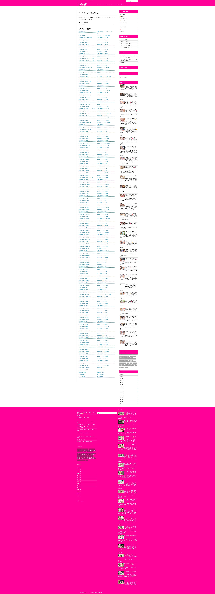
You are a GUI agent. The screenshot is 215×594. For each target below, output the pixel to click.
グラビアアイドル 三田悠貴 (102, 133)
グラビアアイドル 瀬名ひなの (84, 275)
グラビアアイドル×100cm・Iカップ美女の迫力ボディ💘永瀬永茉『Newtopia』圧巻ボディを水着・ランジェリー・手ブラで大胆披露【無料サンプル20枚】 (128, 311)
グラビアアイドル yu (83, 56)
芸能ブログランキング (124, 39)
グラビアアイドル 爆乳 (83, 282)
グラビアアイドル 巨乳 (101, 200)
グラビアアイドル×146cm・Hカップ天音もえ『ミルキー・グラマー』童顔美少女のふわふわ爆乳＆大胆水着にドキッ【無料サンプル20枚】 (128, 326)
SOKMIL (124, 357)
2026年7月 (122, 376)
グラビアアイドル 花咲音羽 (84, 333)
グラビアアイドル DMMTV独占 (103, 35)
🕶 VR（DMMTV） (123, 27)
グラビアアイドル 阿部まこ (84, 360)
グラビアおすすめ (100, 369)
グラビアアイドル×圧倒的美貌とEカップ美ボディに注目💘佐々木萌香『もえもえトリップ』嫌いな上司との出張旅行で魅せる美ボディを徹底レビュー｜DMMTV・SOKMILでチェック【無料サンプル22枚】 (128, 161)
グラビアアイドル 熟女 (101, 280)
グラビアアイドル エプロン (102, 60)
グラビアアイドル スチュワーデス (104, 76)
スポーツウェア (122, 361)
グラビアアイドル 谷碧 (83, 346)
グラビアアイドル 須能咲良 (84, 365)
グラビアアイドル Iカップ (84, 44)
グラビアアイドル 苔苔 (101, 333)
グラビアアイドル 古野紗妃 (84, 156)
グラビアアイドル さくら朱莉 (84, 69)
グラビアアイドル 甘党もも (84, 292)
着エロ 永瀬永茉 (82, 376)
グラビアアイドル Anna (83, 35)
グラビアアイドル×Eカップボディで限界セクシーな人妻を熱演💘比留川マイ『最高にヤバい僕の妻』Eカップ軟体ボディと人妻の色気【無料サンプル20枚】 (128, 261)
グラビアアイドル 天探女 (102, 170)
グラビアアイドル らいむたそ (103, 120)
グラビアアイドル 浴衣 (83, 269)
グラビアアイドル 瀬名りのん (103, 275)
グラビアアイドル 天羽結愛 (102, 172)
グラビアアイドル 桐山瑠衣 (102, 246)
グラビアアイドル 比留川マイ (103, 255)
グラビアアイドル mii (83, 49)
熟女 (136, 364)
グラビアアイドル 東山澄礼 (102, 237)
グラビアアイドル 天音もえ (84, 175)
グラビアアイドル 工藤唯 (84, 200)
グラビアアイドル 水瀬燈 (102, 259)
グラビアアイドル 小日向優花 (84, 186)
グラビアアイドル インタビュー (103, 58)
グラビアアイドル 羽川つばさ (103, 326)
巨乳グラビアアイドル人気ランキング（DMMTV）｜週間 (84, 433)
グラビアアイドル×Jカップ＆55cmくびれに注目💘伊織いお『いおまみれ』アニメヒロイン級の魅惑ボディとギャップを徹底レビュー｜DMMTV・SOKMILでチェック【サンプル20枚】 (128, 141)
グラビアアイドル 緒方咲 (84, 319)
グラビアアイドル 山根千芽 (84, 195)
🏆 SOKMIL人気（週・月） (124, 16)
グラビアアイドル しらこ (102, 74)
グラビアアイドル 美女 (83, 321)
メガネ (92, 455)
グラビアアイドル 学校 (101, 179)
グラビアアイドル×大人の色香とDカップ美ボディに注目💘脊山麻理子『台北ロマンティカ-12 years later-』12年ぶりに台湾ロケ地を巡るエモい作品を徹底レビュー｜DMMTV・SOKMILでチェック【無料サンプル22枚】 (128, 151)
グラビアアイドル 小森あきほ (84, 188)
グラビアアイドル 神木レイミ (84, 305)
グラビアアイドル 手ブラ (84, 211)
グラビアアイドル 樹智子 (84, 253)
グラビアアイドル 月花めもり (103, 227)
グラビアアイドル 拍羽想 (102, 211)
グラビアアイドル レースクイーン (104, 122)
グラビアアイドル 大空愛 (84, 170)
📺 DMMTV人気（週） (124, 18)
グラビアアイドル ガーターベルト (85, 62)
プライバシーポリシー (81, 439)
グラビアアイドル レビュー (102, 124)
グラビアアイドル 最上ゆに (84, 227)
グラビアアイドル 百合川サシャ (85, 296)
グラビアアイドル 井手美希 (102, 140)
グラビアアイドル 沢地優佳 (84, 264)
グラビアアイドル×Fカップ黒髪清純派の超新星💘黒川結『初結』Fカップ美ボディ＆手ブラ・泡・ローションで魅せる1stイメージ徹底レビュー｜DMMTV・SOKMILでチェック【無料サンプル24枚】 (128, 226)
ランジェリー (79, 457)
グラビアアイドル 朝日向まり (103, 230)
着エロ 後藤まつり (82, 374)
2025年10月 (122, 395)
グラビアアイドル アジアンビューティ (86, 58)
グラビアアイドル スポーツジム (85, 81)
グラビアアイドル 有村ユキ (84, 230)
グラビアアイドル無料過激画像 (82, 4)
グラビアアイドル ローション (84, 127)
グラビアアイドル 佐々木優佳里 (103, 143)
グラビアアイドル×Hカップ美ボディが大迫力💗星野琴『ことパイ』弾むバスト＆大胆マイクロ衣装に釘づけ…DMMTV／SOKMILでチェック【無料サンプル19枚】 (128, 343)
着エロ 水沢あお (100, 374)
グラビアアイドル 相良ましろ (84, 298)
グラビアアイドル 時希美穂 (102, 225)
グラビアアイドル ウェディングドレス (86, 60)
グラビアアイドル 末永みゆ (102, 234)
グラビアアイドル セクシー (84, 83)
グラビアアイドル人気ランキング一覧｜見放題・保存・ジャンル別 (86, 421)
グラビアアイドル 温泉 (83, 273)
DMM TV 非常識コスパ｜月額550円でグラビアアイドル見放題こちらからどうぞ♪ (128, 60)
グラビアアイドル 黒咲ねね (84, 369)
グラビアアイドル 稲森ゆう (84, 310)
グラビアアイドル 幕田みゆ (84, 204)
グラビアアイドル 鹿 (101, 367)
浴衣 (131, 364)
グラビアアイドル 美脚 (83, 326)
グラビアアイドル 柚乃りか (102, 241)
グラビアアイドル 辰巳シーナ (103, 349)
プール (89, 455)
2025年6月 (122, 403)
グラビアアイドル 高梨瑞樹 (84, 367)
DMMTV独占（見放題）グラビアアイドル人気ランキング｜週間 (86, 427)
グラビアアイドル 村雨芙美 (84, 237)
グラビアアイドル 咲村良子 (102, 159)
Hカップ (128, 356)
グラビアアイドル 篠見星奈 (84, 314)
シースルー (130, 360)
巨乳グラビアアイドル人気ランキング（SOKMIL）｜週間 (86, 437)
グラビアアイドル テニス (102, 88)
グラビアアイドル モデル (84, 117)
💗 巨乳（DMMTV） (123, 22)
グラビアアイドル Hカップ (102, 42)
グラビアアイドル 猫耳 (83, 287)
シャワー (121, 360)
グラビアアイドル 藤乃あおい (103, 337)
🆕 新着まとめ (122, 14)
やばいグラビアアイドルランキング (126, 47)
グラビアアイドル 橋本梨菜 (84, 255)
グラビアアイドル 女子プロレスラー (86, 177)
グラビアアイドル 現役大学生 (84, 289)
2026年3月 (122, 384)
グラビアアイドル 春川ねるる (84, 225)
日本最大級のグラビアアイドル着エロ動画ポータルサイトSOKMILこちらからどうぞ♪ (128, 56)
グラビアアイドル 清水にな (84, 271)
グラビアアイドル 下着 (83, 136)
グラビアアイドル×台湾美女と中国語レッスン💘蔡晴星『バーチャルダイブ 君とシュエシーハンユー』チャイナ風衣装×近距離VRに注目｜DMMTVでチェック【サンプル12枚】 (128, 104)
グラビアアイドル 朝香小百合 (103, 232)
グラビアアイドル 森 (101, 248)
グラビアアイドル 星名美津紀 (84, 220)
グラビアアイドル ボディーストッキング (87, 108)
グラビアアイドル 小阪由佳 (84, 191)
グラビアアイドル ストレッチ (84, 78)
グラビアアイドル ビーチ (84, 101)
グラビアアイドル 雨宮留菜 (102, 360)
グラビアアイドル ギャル (84, 65)
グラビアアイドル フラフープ (103, 106)
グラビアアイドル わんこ (102, 127)
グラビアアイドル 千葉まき (84, 154)
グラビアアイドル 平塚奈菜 (84, 207)
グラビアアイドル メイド (84, 115)
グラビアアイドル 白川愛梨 (102, 292)
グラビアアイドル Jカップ (102, 44)
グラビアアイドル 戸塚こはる (103, 209)
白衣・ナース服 (124, 365)
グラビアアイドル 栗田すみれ (84, 246)
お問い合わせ (79, 415)
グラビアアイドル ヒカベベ (102, 101)
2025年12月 (79, 483)
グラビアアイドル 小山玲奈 (102, 182)
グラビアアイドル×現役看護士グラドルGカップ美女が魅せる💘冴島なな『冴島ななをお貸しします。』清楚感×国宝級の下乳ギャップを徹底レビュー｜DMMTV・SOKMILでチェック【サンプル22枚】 (128, 122)
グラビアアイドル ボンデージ (103, 108)
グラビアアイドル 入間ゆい (84, 149)
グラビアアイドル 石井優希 (102, 303)
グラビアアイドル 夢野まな (84, 168)
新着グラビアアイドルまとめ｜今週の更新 (84, 441)
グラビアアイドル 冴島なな (102, 149)
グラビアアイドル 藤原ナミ (84, 340)
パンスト (131, 361)
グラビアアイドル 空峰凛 (102, 310)
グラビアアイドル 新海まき (102, 214)
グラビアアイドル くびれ (102, 65)
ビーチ (82, 455)
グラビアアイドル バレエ (102, 97)
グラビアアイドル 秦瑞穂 (102, 308)
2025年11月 (122, 393)
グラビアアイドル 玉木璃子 (102, 287)
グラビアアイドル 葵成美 (102, 335)
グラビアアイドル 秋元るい (102, 305)
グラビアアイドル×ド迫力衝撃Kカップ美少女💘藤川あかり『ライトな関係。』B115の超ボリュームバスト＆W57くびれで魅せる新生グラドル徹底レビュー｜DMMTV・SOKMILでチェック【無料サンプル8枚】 (128, 207)
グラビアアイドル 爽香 (101, 282)
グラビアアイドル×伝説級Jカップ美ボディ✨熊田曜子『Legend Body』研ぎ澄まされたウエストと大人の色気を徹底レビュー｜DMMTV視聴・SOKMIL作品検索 (128, 287)
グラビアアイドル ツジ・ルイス (103, 85)
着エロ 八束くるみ (82, 372)
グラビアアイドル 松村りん (84, 241)
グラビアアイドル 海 (101, 269)
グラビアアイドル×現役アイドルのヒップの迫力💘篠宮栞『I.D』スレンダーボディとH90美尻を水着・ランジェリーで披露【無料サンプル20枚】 (128, 303)
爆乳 (120, 365)
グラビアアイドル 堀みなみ (84, 161)
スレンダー (127, 361)
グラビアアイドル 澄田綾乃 (102, 273)
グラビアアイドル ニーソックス (103, 90)
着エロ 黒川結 (100, 376)
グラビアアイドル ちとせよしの (85, 85)
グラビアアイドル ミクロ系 (102, 111)
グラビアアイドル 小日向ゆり (103, 184)
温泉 (134, 364)
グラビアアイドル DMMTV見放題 (85, 37)
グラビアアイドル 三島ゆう (84, 133)
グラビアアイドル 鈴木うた (84, 356)
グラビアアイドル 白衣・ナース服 (104, 294)
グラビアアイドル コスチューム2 (103, 67)
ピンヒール (85, 455)
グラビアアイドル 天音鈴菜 (102, 175)
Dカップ (133, 354)
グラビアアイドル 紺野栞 (84, 317)
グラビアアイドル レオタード (84, 124)
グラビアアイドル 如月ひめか (103, 177)
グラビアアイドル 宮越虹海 (84, 182)
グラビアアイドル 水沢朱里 (102, 257)
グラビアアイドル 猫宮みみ (102, 285)
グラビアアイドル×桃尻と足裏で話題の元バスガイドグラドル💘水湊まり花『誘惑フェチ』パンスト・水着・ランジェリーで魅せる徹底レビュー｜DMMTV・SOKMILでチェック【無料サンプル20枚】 (128, 253)
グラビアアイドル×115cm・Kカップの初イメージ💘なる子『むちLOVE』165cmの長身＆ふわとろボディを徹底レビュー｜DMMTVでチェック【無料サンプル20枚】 (128, 244)
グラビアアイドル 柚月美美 (102, 243)
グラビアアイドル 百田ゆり (102, 296)
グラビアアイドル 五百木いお (84, 140)
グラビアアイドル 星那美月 (84, 223)
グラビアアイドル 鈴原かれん (84, 353)
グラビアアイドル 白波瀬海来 (84, 294)
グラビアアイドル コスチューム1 (85, 67)
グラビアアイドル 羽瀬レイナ (84, 328)
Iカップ (131, 356)
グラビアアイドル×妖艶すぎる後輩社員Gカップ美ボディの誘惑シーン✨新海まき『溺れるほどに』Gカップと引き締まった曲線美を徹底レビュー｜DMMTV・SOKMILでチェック (128, 278)
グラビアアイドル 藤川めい (84, 342)
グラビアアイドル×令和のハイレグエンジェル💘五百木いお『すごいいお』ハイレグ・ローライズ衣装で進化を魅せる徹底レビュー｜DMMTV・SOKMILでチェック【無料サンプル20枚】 (128, 235)
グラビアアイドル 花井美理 (102, 330)
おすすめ (128, 357)
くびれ (131, 357)
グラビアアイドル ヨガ (83, 120)
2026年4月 (122, 382)
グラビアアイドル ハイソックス (85, 92)
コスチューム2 (133, 358)
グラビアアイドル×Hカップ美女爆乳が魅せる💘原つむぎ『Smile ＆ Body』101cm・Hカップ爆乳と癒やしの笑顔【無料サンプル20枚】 (128, 269)
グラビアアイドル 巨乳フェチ (84, 202)
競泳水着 (129, 365)
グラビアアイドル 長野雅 (102, 358)
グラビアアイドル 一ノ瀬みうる (85, 129)
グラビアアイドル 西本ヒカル (103, 342)
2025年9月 (122, 397)
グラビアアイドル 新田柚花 (102, 216)
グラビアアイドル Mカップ (102, 49)
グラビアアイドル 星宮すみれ (103, 220)
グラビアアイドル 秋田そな (84, 308)
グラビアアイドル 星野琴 (102, 223)
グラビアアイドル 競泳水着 (84, 312)
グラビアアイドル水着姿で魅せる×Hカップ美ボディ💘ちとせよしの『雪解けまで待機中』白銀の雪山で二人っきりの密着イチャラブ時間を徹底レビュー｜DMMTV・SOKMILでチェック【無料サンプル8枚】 (128, 217)
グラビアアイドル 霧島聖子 (84, 363)
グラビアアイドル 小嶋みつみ (84, 184)
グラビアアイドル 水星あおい (84, 257)
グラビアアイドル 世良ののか (103, 136)
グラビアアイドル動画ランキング (125, 43)
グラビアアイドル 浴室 (101, 266)
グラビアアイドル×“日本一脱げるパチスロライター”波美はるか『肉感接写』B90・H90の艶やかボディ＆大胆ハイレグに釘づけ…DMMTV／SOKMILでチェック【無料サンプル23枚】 (128, 335)
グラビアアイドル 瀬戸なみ (84, 278)
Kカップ (121, 357)
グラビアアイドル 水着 (101, 262)
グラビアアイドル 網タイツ (102, 317)
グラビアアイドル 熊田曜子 (84, 280)
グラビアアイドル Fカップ (102, 40)
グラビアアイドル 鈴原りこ (102, 353)
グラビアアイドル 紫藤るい (102, 314)
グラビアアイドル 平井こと (102, 204)
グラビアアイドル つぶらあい (84, 88)
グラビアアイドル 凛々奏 (84, 152)
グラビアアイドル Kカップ (84, 46)
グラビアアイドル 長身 (83, 358)
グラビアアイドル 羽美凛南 (102, 328)
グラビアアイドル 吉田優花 (84, 159)
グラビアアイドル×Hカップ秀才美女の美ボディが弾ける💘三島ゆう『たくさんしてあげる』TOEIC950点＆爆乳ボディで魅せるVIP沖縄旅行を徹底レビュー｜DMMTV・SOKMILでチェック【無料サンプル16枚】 (128, 170)
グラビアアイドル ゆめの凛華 (103, 117)
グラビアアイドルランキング (125, 41)
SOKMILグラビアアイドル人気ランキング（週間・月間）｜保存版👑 (86, 413)
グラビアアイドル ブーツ (102, 104)
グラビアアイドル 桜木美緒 (84, 248)
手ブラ (123, 364)
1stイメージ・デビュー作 (123, 354)
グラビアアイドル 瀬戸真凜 (102, 278)
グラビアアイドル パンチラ (102, 99)
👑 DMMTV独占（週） (124, 20)
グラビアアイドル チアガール (103, 83)
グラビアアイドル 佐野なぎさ (84, 147)
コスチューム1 (128, 358)
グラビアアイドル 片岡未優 (84, 285)
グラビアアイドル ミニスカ (84, 113)
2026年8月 (122, 374)
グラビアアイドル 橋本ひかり (103, 253)
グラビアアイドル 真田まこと (84, 301)
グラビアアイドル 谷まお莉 (102, 344)
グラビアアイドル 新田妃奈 (84, 216)
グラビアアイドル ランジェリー (85, 122)
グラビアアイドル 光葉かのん (103, 147)
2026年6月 (122, 378)
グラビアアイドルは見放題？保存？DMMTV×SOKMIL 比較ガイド (83, 418)
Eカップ (136, 354)
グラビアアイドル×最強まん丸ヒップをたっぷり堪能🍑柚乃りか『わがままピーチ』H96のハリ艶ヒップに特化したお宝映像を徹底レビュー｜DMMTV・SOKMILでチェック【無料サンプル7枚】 (128, 198)
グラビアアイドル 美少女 (102, 321)
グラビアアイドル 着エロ (102, 301)
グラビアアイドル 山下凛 (84, 193)
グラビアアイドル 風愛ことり (103, 365)
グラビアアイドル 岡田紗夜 (102, 195)
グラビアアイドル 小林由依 (102, 186)
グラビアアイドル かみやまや (103, 62)
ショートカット (125, 360)
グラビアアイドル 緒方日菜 (102, 319)
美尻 (123, 367)
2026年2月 (122, 386)
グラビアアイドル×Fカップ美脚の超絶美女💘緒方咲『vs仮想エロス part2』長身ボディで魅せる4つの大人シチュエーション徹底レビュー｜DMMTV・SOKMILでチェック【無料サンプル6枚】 (128, 189)
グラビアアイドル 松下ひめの (84, 239)
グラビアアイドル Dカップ (102, 37)
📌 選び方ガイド (123, 31)
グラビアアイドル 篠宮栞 (102, 312)
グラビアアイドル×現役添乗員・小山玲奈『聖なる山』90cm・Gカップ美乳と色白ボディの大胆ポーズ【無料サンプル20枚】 (128, 319)
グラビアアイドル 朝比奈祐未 (84, 232)
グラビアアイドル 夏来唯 (102, 163)
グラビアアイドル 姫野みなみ (84, 179)
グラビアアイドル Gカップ (84, 42)
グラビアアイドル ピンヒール (84, 104)
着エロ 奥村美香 (100, 372)
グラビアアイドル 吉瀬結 (102, 156)
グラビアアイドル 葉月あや (84, 335)
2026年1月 (122, 388)
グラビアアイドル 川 (101, 198)
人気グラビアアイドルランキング (125, 45)
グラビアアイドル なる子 (84, 90)
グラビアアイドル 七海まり (84, 131)
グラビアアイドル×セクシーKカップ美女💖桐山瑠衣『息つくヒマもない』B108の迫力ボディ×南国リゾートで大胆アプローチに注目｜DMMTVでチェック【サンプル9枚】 (128, 88)
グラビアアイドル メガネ (102, 115)
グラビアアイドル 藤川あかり (103, 340)
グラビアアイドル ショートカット (85, 74)
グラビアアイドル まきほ (84, 111)
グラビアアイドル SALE (102, 51)
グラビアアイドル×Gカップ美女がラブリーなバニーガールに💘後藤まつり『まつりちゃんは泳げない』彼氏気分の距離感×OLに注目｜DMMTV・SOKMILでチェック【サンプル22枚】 (128, 113)
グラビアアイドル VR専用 (102, 53)
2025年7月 (122, 401)
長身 (127, 367)
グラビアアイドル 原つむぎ (102, 154)
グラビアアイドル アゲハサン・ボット (105, 56)
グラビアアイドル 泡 (101, 264)
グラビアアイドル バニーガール (103, 94)
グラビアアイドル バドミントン (85, 94)
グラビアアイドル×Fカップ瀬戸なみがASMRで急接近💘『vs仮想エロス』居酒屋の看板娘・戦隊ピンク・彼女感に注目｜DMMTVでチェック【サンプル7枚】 (128, 96)
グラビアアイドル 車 (101, 346)
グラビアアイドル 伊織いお (84, 143)
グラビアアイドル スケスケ (84, 76)
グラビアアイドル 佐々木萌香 (84, 145)
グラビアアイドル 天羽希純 (84, 172)
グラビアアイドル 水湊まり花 (84, 259)
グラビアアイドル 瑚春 (101, 289)
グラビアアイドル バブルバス (84, 97)
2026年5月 (122, 380)
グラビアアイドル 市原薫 (102, 202)
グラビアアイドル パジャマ (102, 92)
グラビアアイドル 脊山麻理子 (84, 330)
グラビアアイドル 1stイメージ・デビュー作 (105, 32)
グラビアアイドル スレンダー (103, 81)
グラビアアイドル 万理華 (102, 131)
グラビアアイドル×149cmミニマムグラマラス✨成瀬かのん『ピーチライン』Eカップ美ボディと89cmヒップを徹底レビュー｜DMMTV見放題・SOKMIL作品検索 (128, 295)
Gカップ (124, 356)
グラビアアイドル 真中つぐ (102, 298)
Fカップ (121, 356)
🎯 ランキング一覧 (123, 29)
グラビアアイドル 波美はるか (84, 266)
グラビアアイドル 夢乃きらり (103, 166)
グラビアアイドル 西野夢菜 (84, 344)
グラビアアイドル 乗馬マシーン (103, 138)
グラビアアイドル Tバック (84, 53)
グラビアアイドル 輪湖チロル (84, 349)
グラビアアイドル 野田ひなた (103, 351)
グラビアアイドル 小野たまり (103, 188)
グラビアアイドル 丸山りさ (84, 138)
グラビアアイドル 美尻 (83, 324)
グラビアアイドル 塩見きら (102, 161)
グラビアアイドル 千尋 (101, 152)
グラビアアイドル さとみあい (103, 69)
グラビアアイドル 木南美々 (84, 234)
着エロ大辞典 (122, 62)
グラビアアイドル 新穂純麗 (84, 218)
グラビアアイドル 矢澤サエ (84, 303)
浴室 (129, 364)
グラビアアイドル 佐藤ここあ (103, 145)
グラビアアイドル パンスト (84, 99)
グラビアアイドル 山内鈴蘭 (102, 193)
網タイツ (132, 365)
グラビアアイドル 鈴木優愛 (102, 356)
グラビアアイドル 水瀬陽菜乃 (84, 262)
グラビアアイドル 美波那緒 (102, 324)
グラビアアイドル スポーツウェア (104, 78)
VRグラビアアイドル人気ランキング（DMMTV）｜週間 (86, 430)
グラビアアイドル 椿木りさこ (84, 250)
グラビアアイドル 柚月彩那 (84, 243)
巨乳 (120, 364)
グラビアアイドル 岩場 (83, 198)
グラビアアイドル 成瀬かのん (84, 209)
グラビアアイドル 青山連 (102, 363)
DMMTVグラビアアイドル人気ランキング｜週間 (86, 424)
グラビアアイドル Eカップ (84, 40)
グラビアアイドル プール (84, 106)
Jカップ (134, 356)
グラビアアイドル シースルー (84, 72)
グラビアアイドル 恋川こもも (103, 207)
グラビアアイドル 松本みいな (103, 239)
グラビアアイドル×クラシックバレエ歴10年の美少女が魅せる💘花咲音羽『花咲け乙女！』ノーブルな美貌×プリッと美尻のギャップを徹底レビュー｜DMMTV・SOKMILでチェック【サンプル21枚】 (128, 132)
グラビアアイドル (82, 31)
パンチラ (134, 361)
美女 (135, 365)
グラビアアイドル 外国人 (84, 166)
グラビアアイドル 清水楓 (102, 271)
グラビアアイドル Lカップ (102, 46)
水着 (125, 364)
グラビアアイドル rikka (83, 51)
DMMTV (129, 354)
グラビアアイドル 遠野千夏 (84, 351)
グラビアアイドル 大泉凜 (102, 168)
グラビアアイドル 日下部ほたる (103, 218)
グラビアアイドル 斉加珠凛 (84, 214)
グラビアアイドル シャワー (102, 72)
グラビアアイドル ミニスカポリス (104, 113)
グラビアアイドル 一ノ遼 (102, 129)
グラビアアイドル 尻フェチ (102, 191)
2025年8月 (122, 399)
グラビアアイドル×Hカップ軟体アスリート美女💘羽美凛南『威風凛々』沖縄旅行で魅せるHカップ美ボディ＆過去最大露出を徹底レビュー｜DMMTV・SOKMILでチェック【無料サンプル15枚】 (128, 179)
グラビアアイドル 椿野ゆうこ (103, 250)
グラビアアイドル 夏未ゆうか (84, 163)
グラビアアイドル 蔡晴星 (84, 337)
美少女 (121, 367)
